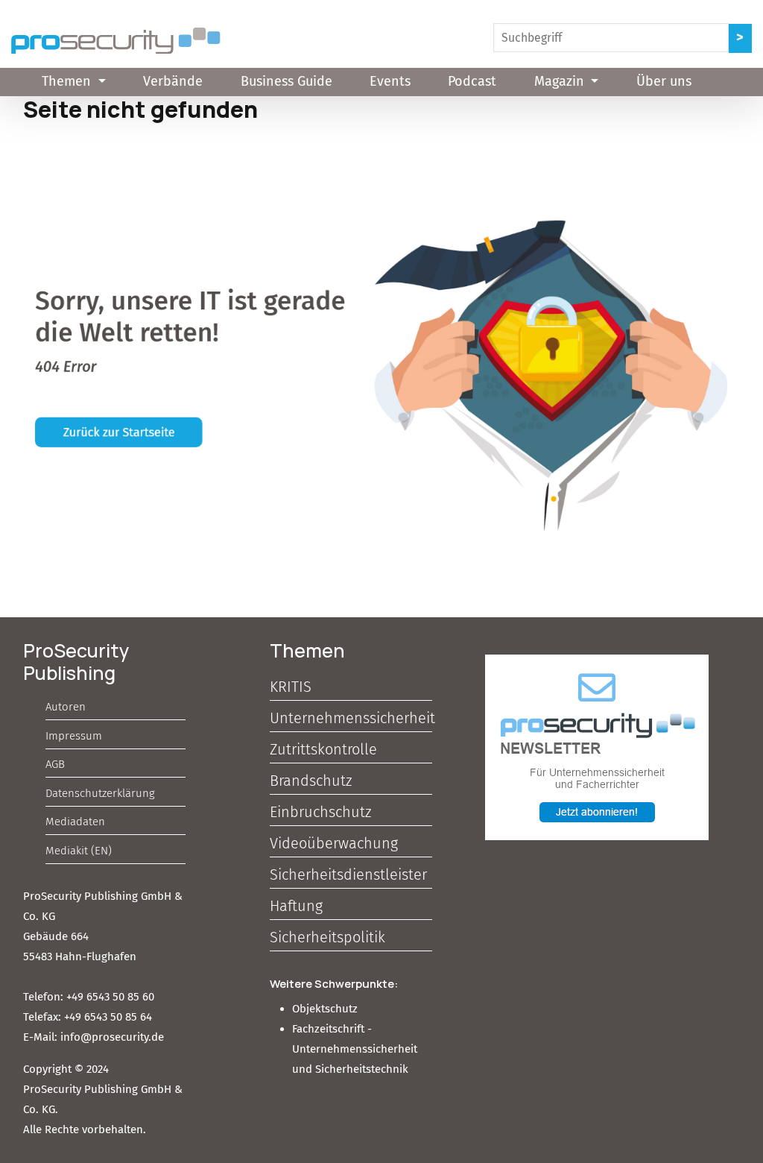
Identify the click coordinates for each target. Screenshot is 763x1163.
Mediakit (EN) (78, 850)
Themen (68, 81)
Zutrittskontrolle (323, 749)
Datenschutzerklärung (100, 793)
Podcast (472, 81)
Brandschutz (311, 780)
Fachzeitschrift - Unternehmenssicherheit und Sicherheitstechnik (354, 1049)
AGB (55, 764)
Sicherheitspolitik (327, 937)
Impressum (73, 736)
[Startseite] (116, 40)
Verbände (173, 81)
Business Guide (286, 81)
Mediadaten (75, 821)
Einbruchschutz (320, 812)
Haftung (296, 906)
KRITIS (290, 687)
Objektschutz (325, 1008)
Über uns (663, 81)
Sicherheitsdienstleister (348, 874)
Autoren (65, 706)
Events (390, 81)
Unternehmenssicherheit (351, 718)
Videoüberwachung (334, 843)
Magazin (561, 81)
